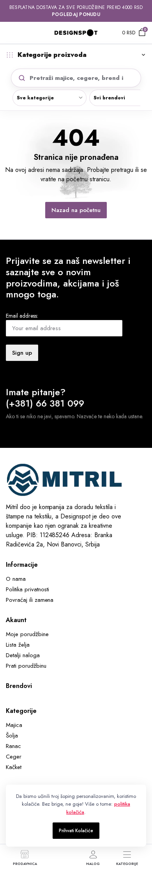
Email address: (22, 316)
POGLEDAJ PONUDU (76, 14)
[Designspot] (76, 32)
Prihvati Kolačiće (76, 830)
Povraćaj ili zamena (29, 600)
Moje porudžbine (27, 634)
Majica (14, 725)
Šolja (12, 735)
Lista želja (18, 644)
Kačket (13, 767)
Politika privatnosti (27, 589)
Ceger (13, 756)
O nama (16, 579)
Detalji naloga (23, 655)
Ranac (13, 746)
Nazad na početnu (76, 210)
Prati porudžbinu (26, 665)
